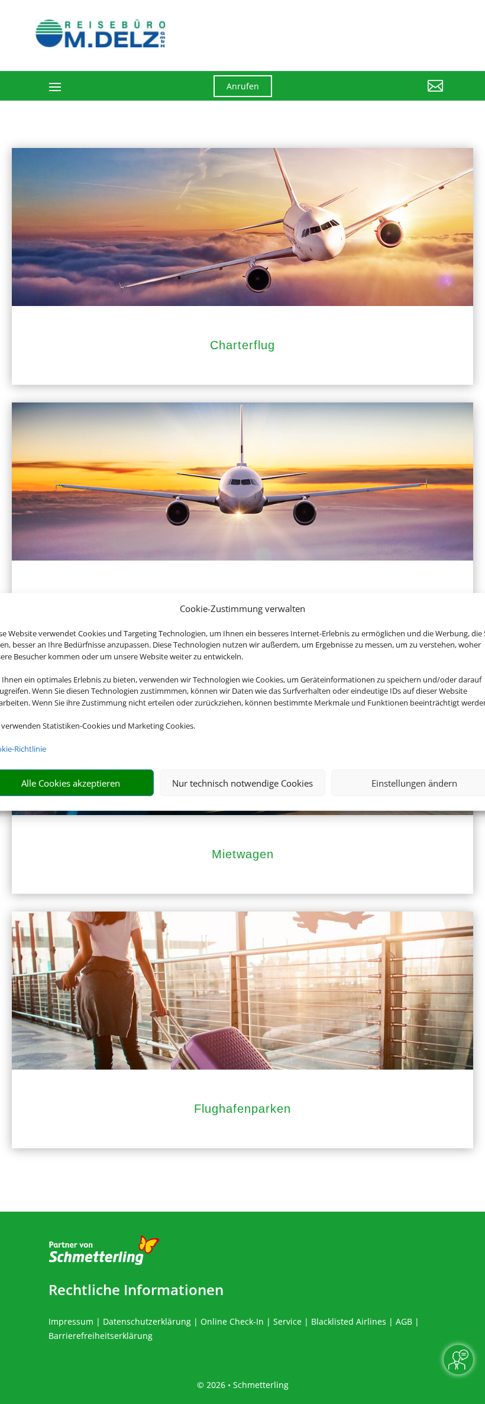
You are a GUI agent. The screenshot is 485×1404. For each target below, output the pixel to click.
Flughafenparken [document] (242, 1108)
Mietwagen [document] (243, 854)
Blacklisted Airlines (348, 1321)
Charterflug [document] (242, 345)
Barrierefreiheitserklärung (100, 1335)
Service (287, 1321)
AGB (404, 1321)
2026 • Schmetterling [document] (246, 1384)
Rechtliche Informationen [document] (136, 1290)
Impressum (70, 1321)
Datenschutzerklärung (147, 1321)
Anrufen (243, 86)
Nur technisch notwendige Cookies (242, 783)
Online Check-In (232, 1321)
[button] (382, 94)
